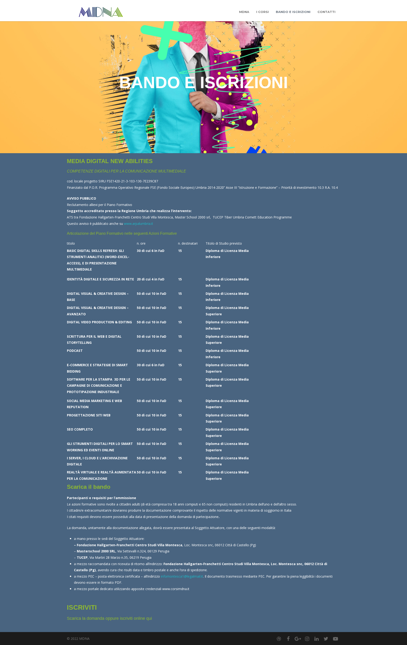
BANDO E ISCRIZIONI (293, 12)
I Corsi (262, 12)
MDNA (244, 12)
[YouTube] (335, 638)
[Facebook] (288, 638)
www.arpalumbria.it (138, 223)
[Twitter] (326, 638)
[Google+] (297, 638)
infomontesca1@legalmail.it (182, 576)
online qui (143, 618)
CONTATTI (326, 12)
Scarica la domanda (85, 618)
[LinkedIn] (316, 638)
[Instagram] (307, 638)
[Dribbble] (279, 638)
